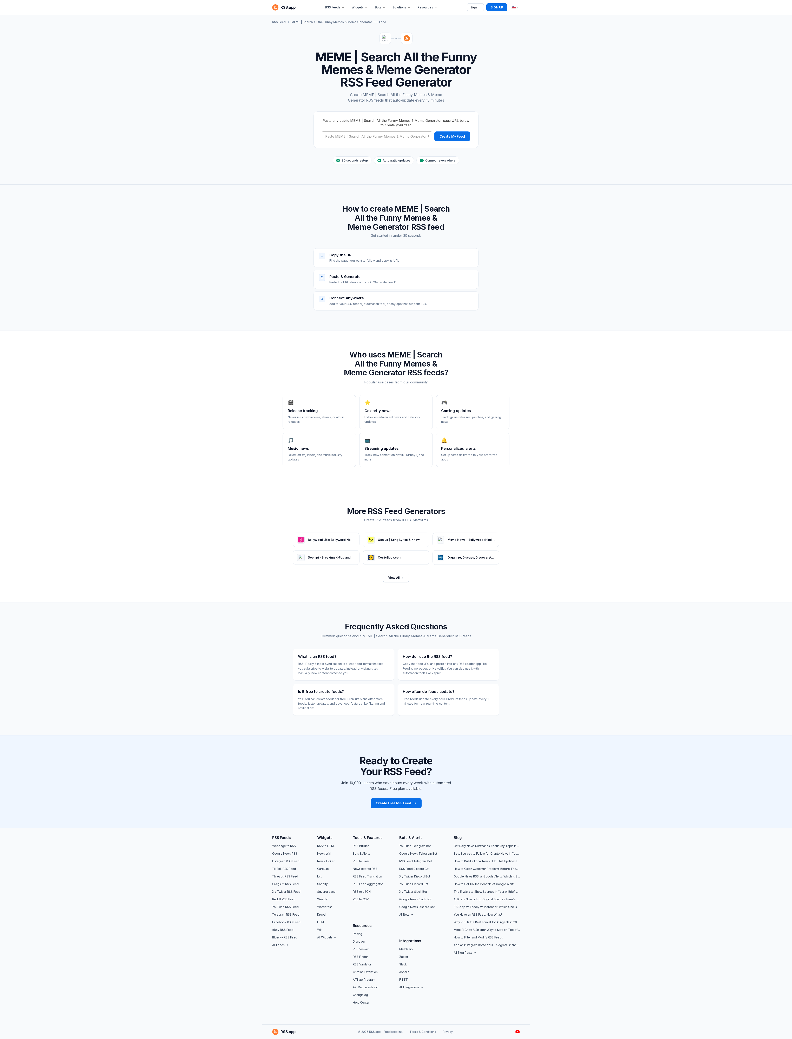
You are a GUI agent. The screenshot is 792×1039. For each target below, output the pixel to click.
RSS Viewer (361, 949)
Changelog (360, 995)
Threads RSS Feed (285, 876)
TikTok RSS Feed (284, 868)
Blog (458, 837)
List (319, 876)
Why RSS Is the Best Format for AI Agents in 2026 (487, 922)
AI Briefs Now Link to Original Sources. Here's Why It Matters (487, 899)
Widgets (324, 837)
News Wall (324, 853)
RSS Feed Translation (367, 876)
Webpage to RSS (284, 846)
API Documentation (365, 987)
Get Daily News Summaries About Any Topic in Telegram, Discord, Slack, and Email (487, 846)
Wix (319, 929)
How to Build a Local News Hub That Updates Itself (487, 861)
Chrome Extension (365, 972)
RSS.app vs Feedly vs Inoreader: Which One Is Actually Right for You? (487, 907)
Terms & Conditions (423, 1031)
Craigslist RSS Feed (285, 884)
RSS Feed (279, 22)
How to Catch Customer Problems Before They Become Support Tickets (487, 868)
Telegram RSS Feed (285, 914)
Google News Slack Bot (415, 899)
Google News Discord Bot (417, 907)
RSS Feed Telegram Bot (415, 861)
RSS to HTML (326, 846)
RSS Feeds (281, 837)
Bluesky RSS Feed (284, 937)
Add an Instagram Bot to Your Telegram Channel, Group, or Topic (487, 945)
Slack (403, 964)
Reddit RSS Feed (283, 899)
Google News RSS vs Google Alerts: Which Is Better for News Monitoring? (487, 876)
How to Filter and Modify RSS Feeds (478, 937)
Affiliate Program (364, 979)
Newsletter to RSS (365, 868)
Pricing (357, 934)
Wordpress (324, 907)
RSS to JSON (362, 891)
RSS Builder (361, 846)
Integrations (410, 941)
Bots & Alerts (361, 853)
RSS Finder (360, 956)
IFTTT (403, 979)
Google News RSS (284, 853)
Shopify (322, 884)
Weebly (322, 899)
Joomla (404, 972)
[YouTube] (517, 1031)
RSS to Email (361, 861)
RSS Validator (362, 964)
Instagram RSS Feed (285, 861)
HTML (321, 922)
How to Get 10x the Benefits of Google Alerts (484, 884)
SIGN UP (497, 7)
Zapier (403, 956)
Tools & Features (368, 837)
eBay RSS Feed (282, 929)
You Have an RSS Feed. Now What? (478, 914)
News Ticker (326, 861)
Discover (359, 941)
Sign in (475, 7)
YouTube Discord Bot (413, 884)
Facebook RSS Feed (286, 922)
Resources (362, 925)
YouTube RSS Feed (285, 907)
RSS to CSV (361, 899)
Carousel (323, 868)
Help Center (361, 1002)
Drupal (321, 914)
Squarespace (326, 891)
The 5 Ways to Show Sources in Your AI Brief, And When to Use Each (487, 891)
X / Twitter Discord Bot (414, 876)
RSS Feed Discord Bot (414, 868)
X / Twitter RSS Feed (286, 891)
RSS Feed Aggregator (368, 884)
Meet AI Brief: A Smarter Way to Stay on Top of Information (487, 929)
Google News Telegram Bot (418, 853)
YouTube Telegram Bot (415, 846)
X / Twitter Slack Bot (413, 891)
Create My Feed (452, 136)
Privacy (448, 1031)
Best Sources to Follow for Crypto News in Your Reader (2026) (487, 853)
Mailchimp (406, 949)
